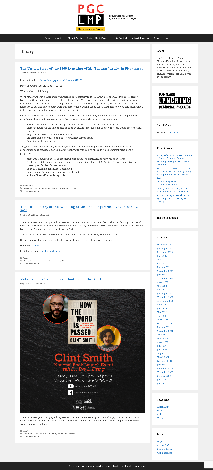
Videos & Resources (140, 38)
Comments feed (164, 449)
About (58, 38)
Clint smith (39, 433)
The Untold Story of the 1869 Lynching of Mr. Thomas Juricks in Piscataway (81, 68)
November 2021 (165, 330)
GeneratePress (138, 466)
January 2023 (164, 293)
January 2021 (164, 364)
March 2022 (163, 319)
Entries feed (163, 445)
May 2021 (162, 353)
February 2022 (164, 323)
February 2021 (164, 360)
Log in (160, 441)
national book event (67, 433)
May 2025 (162, 259)
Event (25, 185)
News (160, 418)
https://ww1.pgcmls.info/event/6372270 (61, 80)
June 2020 (162, 383)
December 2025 (165, 252)
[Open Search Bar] (166, 38)
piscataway (56, 188)
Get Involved (121, 38)
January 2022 (164, 327)
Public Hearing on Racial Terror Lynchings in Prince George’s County (173, 198)
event (47, 433)
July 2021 (161, 345)
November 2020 (165, 372)
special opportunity (49, 251)
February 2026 (164, 244)
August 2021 (163, 342)
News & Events (75, 38)
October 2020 (164, 375)
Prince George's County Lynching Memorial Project (123, 17)
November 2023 (165, 278)
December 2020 (165, 368)
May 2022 (162, 312)
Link (31, 185)
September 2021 (165, 338)
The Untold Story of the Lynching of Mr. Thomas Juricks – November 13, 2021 (79, 208)
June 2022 (162, 308)
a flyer (35, 245)
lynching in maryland (40, 188)
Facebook (175, 132)
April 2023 (162, 289)
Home (47, 38)
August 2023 (163, 282)
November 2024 (165, 270)
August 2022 (163, 304)
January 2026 (164, 248)
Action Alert (163, 406)
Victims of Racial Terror (97, 38)
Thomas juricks (69, 188)
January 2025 (164, 267)
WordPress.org (164, 452)
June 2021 (162, 349)
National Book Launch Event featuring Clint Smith (61, 279)
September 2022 (165, 300)
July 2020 (161, 379)
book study (28, 433)
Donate (157, 38)
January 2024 (164, 274)
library (26, 188)
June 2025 (162, 255)
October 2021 (164, 334)
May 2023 (162, 285)
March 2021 (163, 357)
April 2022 (162, 315)
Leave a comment (31, 191)
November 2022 (165, 297)
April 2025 (162, 263)
